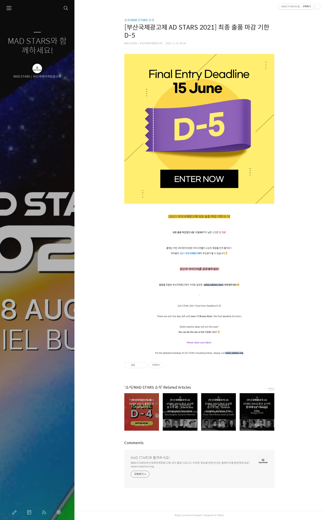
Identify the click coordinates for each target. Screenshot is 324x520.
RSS (44, 512)
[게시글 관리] (143, 365)
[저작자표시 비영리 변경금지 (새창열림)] (169, 365)
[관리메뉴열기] (317, 6)
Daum (198, 515)
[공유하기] (138, 365)
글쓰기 (15, 512)
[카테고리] (9, 8)
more (271, 388)
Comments (134, 443)
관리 (59, 512)
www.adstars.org (213, 284)
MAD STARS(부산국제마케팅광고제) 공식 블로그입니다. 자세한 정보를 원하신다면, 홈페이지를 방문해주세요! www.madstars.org (190, 464)
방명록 (30, 512)
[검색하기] (66, 8)
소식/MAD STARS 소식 (139, 20)
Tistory (220, 515)
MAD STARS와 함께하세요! (37, 46)
